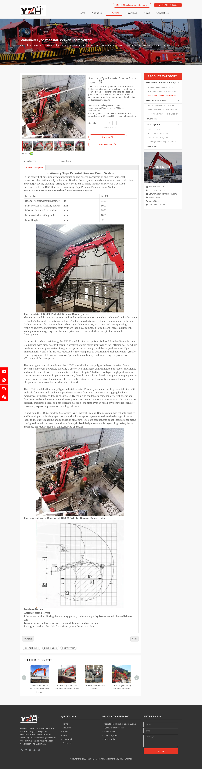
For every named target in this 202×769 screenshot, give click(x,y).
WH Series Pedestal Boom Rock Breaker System (165, 95)
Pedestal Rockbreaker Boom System (120, 724)
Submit (161, 751)
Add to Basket (106, 144)
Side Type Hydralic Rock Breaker (162, 109)
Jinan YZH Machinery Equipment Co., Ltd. (105, 758)
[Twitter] (30, 750)
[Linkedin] (26, 750)
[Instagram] (39, 750)
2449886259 (154, 197)
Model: (27, 161)
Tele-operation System (158, 137)
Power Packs (151, 118)
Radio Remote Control (158, 133)
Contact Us (67, 743)
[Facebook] (21, 750)
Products (66, 731)
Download (67, 739)
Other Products (153, 146)
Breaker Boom (50, 648)
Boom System (68, 648)
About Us (67, 727)
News (65, 735)
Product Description (34, 167)
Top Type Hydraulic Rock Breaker (163, 113)
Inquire (106, 137)
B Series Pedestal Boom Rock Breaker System (165, 87)
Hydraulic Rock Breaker (156, 100)
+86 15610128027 (169, 5)
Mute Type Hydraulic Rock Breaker (163, 105)
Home (65, 724)
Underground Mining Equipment (162, 141)
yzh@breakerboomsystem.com (133, 5)
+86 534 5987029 (156, 186)
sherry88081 (154, 201)
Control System (153, 124)
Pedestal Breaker (31, 648)
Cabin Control (154, 129)
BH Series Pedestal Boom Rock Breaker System (165, 91)
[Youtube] (34, 750)
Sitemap (128, 758)
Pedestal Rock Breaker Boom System (162, 82)
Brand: (64, 161)
